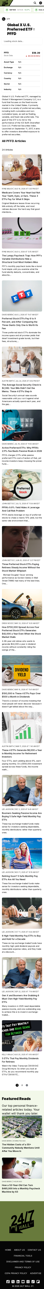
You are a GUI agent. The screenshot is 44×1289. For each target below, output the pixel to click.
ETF (8, 19)
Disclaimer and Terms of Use (23, 1251)
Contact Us (34, 1239)
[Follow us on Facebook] (8, 1270)
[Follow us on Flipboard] (38, 1270)
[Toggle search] (35, 3)
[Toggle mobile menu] (40, 2)
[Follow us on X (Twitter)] (13, 1270)
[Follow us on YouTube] (23, 1270)
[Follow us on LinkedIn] (18, 1270)
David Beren (6, 1130)
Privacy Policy (23, 1257)
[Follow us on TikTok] (33, 1270)
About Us (19, 1239)
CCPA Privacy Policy (16, 1262)
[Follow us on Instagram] (28, 1270)
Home (8, 1239)
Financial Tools (23, 1245)
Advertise (35, 1262)
